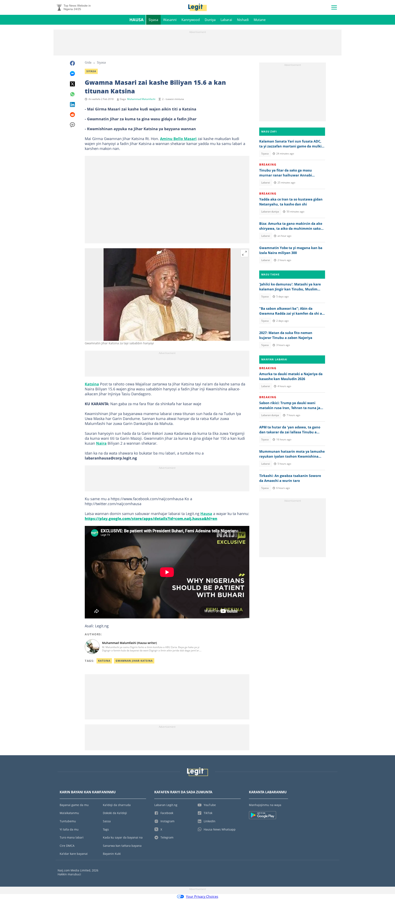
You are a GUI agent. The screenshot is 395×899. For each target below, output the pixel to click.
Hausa (136, 19)
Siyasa (153, 19)
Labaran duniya (270, 211)
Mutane (260, 19)
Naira (101, 443)
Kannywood (190, 19)
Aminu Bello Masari (178, 138)
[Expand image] (244, 253)
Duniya (210, 19)
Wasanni (170, 19)
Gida (88, 62)
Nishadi (243, 19)
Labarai (226, 19)
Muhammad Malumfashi (141, 99)
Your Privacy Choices (202, 896)
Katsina (92, 384)
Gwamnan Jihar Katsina (134, 660)
